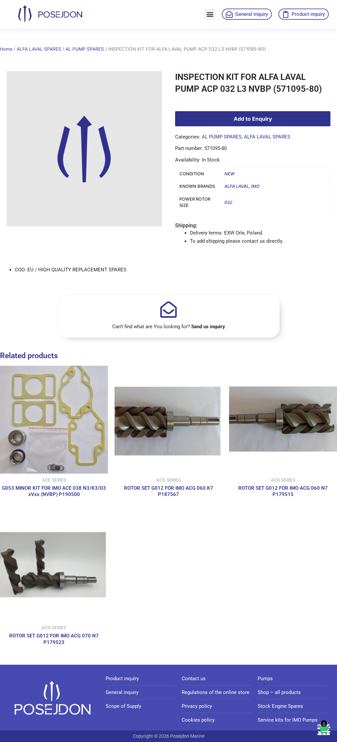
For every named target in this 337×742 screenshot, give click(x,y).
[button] (209, 14)
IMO (255, 186)
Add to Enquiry (253, 118)
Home (6, 49)
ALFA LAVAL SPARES (39, 49)
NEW (229, 173)
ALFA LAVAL (236, 186)
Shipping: (186, 225)
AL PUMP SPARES (84, 49)
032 (228, 202)
